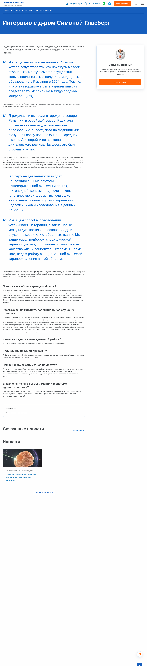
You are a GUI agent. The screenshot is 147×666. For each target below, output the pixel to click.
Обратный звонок (122, 4)
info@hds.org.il (76, 4)
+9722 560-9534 (94, 4)
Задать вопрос (120, 82)
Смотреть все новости (44, 492)
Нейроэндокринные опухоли (16, 413)
